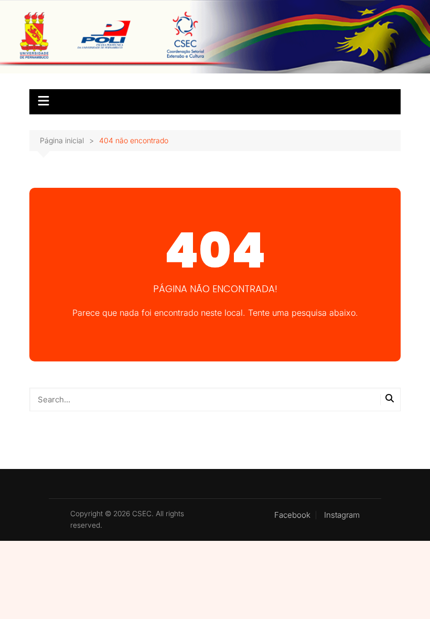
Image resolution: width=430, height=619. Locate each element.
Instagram (342, 515)
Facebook (292, 515)
